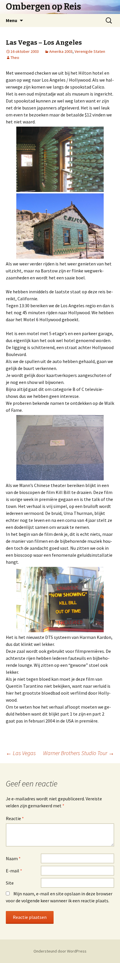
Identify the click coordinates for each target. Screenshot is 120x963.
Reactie (15, 818)
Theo (14, 57)
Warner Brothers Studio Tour (78, 753)
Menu (11, 20)
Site (10, 883)
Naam (13, 858)
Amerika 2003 (61, 51)
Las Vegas (21, 753)
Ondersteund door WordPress (60, 951)
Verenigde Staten (90, 51)
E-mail (14, 871)
